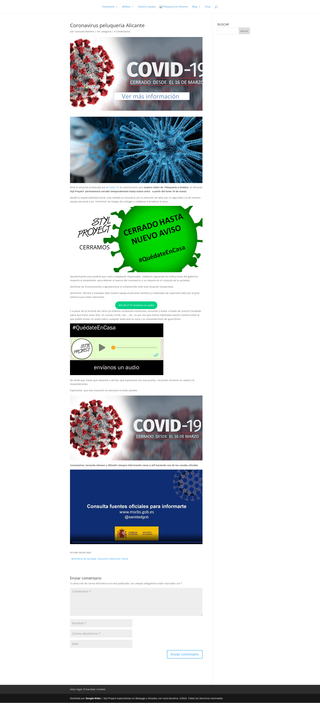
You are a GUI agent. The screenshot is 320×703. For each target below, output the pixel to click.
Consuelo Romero (84, 31)
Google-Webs (93, 698)
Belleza (126, 7)
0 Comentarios (122, 31)
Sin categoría (104, 31)
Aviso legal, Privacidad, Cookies (88, 689)
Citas (207, 7)
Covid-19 (113, 187)
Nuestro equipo (147, 7)
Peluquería (108, 7)
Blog (194, 7)
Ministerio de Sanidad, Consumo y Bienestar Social (99, 558)
